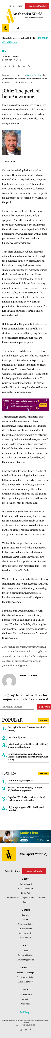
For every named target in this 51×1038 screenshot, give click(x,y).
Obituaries (25, 999)
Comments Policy (44, 1020)
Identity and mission (25, 888)
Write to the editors (34, 75)
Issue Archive (25, 937)
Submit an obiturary (25, 981)
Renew (20, 6)
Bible (5, 51)
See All (43, 720)
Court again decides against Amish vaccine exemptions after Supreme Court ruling (28, 757)
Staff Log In (25, 1012)
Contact (25, 902)
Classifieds (25, 1003)
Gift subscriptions (25, 928)
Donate (25, 950)
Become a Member (37, 6)
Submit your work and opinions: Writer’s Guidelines (25, 897)
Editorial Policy (25, 893)
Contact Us (26, 1023)
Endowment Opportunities (25, 959)
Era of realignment (17, 737)
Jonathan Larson (10, 56)
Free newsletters (25, 994)
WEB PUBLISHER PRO (29, 1025)
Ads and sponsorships (25, 972)
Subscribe (12, 6)
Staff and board (26, 884)
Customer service (26, 933)
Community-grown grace (20, 781)
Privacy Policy (34, 1020)
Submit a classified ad (25, 977)
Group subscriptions (25, 924)
